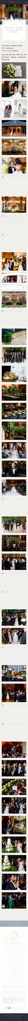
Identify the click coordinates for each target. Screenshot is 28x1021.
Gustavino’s (9, 48)
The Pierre (15, 50)
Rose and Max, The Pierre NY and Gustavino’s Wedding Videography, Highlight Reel (21, 924)
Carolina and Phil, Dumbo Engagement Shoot (7, 923)
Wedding (14, 24)
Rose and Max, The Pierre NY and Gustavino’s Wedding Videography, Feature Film (14, 57)
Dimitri (14, 45)
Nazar (20, 45)
